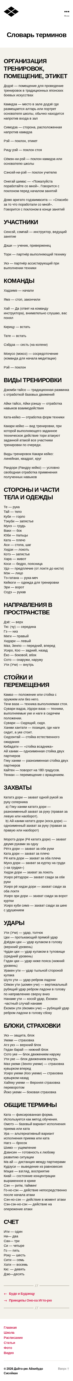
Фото (8, 1347)
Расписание (13, 1337)
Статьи (9, 1342)
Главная (10, 1327)
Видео (9, 1352)
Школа (9, 1332)
